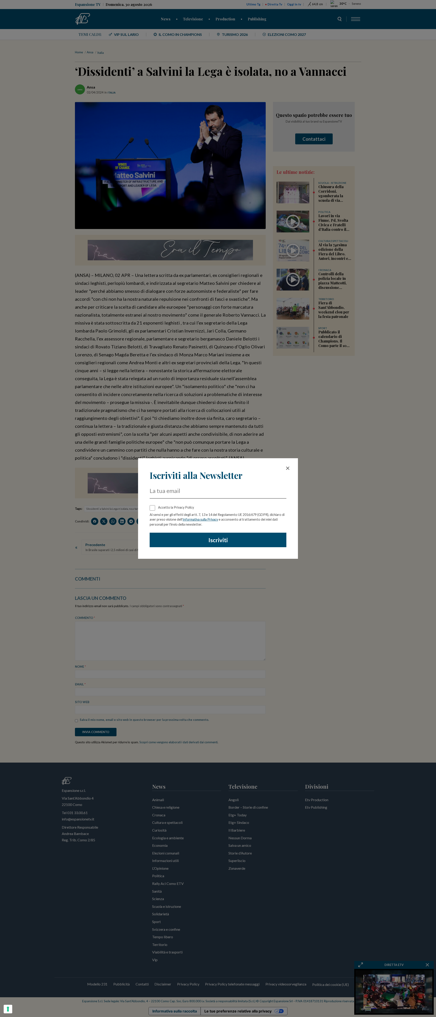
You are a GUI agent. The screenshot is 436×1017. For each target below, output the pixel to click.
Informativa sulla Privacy (200, 519)
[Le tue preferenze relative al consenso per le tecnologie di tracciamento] (8, 1009)
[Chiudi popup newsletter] (287, 468)
